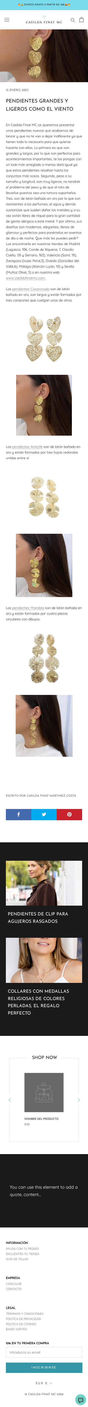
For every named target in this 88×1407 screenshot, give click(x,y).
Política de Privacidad (23, 1319)
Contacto (14, 1289)
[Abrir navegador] (6, 20)
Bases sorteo (16, 1329)
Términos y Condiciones (25, 1314)
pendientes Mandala (28, 608)
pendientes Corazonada (30, 289)
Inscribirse (44, 1367)
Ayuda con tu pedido (22, 1249)
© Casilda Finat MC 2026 (44, 1394)
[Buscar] (73, 20)
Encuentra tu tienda (22, 1254)
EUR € (42, 1383)
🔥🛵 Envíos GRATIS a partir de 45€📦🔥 (44, 4)
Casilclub (13, 1284)
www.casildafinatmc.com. (26, 278)
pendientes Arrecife (27, 446)
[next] (78, 1099)
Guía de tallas (17, 1259)
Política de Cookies (21, 1324)
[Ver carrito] (81, 19)
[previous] (9, 1099)
